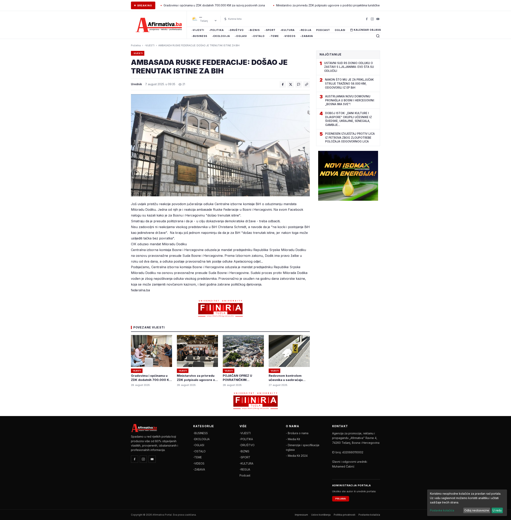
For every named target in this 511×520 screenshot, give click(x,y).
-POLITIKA (216, 30)
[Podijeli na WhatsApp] (298, 84)
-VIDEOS (290, 36)
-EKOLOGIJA (221, 36)
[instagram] (372, 19)
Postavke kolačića (369, 514)
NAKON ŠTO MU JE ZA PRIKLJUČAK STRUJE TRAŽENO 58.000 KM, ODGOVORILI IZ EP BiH (349, 83)
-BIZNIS (254, 30)
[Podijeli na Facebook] (282, 84)
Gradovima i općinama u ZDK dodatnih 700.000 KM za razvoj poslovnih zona (191, 5)
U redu (497, 510)
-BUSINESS (199, 36)
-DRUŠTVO (236, 30)
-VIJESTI (198, 30)
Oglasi (340, 30)
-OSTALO (258, 36)
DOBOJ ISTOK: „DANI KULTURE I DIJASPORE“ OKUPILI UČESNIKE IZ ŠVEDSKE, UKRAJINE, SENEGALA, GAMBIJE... (348, 119)
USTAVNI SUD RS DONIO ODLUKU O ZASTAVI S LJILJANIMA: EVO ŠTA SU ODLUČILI (349, 66)
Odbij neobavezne (476, 510)
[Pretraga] (378, 36)
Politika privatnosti (344, 514)
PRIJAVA (340, 498)
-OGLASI (241, 36)
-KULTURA (287, 30)
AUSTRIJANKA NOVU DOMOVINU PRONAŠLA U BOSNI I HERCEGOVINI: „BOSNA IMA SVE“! (350, 100)
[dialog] (467, 502)
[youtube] (377, 19)
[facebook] (366, 19)
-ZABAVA (306, 36)
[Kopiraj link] (306, 84)
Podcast (323, 30)
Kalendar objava (367, 29)
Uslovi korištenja (321, 514)
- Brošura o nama (297, 433)
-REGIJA (305, 30)
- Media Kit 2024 (297, 455)
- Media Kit (293, 439)
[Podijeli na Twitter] (290, 84)
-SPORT (269, 30)
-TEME (274, 36)
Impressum (301, 514)
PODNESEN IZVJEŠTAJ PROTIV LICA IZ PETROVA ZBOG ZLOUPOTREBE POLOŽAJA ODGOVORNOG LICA (350, 137)
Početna (136, 45)
